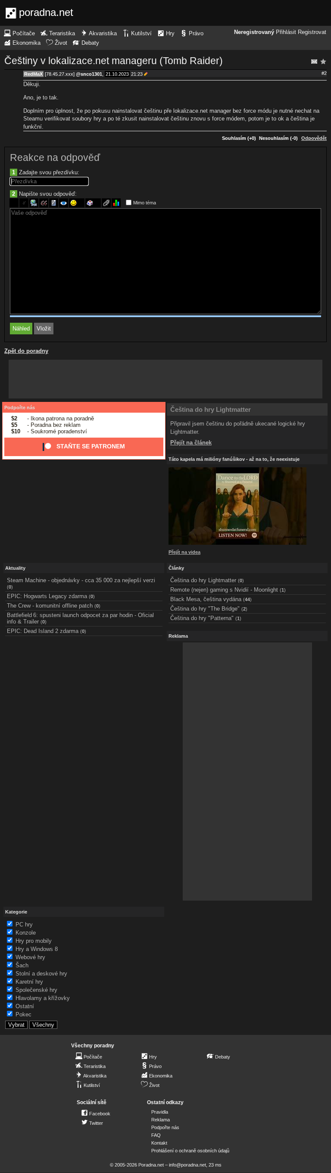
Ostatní (25, 1006)
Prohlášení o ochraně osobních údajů (190, 1150)
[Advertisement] (165, 379)
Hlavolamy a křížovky (43, 998)
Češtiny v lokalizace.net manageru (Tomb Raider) (113, 60)
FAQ (156, 1135)
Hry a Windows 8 (37, 949)
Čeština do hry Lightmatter (210, 409)
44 (247, 599)
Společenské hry (36, 990)
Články (176, 568)
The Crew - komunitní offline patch (50, 605)
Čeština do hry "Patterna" (202, 618)
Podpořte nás (19, 407)
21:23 (137, 74)
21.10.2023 (117, 74)
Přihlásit (286, 32)
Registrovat (312, 32)
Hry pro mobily (34, 941)
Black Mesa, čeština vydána (205, 599)
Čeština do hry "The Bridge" (205, 608)
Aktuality (15, 568)
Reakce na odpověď (55, 157)
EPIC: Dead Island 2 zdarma (42, 631)
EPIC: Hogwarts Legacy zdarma (47, 596)
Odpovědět (314, 138)
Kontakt (159, 1142)
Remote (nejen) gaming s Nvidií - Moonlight (224, 589)
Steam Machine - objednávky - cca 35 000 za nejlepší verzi (81, 580)
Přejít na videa (184, 552)
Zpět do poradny (26, 351)
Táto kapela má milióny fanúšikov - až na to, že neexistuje (234, 459)
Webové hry (30, 957)
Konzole (26, 932)
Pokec (23, 1014)
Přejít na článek (191, 442)
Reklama (160, 1119)
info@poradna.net (187, 1164)
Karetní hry (29, 982)
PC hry (24, 924)
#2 (324, 73)
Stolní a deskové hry (41, 973)
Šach (22, 965)
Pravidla (159, 1111)
